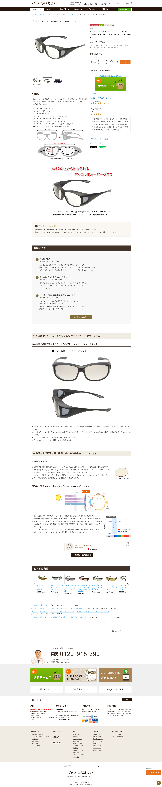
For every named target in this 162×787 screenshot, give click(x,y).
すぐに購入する (153, 772)
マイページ (112, 3)
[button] (34, 584)
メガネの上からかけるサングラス (40, 736)
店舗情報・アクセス (78, 750)
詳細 (127, 699)
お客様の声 (51, 9)
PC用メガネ (35, 739)
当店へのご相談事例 (118, 736)
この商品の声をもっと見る (80, 317)
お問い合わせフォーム (98, 745)
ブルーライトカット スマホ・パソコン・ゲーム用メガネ (67, 608)
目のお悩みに (54, 617)
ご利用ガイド (105, 9)
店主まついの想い (77, 739)
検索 (98, 766)
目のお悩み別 (35, 741)
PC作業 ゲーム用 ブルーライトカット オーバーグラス (93, 612)
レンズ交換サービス (78, 745)
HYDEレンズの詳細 (82, 555)
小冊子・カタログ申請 (78, 754)
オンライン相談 (117, 734)
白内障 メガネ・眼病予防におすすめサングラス (75, 617)
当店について (91, 9)
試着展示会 (75, 748)
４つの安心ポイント (78, 736)
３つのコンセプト (77, 734)
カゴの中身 (127, 3)
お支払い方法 (96, 734)
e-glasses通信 (76, 757)
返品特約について (96, 94)
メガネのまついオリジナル (69, 14)
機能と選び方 (64, 9)
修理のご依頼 (76, 741)
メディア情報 (76, 752)
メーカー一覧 (54, 14)
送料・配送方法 (97, 736)
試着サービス (124, 9)
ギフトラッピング (97, 741)
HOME (35, 14)
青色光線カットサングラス (39, 734)
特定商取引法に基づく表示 (73, 776)
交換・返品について (98, 739)
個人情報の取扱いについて (88, 776)
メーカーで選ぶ (36, 745)
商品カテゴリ (37, 9)
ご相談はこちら (78, 9)
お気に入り (120, 3)
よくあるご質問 (97, 750)
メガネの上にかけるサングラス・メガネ (62, 612)
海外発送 (95, 743)
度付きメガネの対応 (78, 743)
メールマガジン (97, 748)
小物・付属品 (35, 743)
